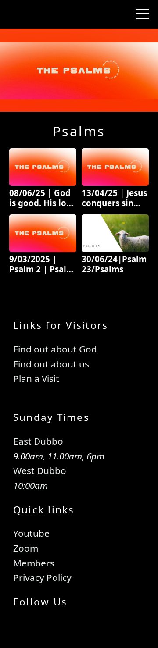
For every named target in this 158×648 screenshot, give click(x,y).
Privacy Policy (42, 577)
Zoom (25, 548)
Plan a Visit (37, 378)
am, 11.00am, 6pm (67, 456)
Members (33, 563)
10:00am (30, 485)
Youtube (31, 533)
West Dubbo (39, 470)
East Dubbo (38, 441)
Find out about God (55, 349)
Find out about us (53, 364)
